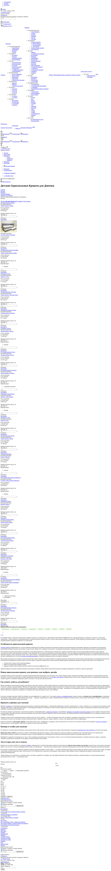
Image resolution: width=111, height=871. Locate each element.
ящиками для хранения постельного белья (78, 711)
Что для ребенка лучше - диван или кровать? (13, 822)
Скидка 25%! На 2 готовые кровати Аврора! (13, 811)
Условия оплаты (5, 836)
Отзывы (3, 832)
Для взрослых (5, 629)
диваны (9, 706)
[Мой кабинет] (1, 132)
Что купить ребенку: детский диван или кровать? (14, 823)
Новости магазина (7, 804)
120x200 (40, 629)
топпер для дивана (101, 721)
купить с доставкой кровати (64, 696)
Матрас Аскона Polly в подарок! (9, 817)
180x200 (62, 629)
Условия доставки (6, 838)
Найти (2, 869)
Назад (8, 157)
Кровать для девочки (58, 677)
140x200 (48, 629)
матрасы (28, 745)
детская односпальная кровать (29, 656)
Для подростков (15, 629)
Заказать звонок (5, 150)
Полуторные (32, 629)
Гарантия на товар (6, 839)
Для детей (24, 629)
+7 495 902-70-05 (5, 12)
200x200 (69, 629)
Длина (57, 765)
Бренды (3, 845)
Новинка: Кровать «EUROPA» (9, 814)
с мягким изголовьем (52, 711)
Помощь (3, 835)
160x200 (55, 629)
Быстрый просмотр (6, 204)
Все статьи (4, 820)
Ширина (3, 764)
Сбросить (9, 796)
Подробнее (4, 219)
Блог (2, 842)
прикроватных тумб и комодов (86, 730)
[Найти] (1, 20)
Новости (3, 829)
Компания (10, 158)
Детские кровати (5, 647)
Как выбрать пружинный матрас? (10, 825)
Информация (4, 833)
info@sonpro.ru (6, 181)
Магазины (3, 831)
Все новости (4, 808)
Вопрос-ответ (4, 844)
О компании (4, 828)
